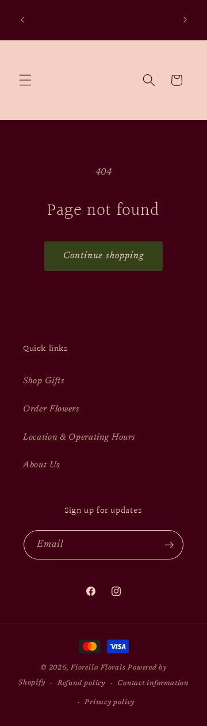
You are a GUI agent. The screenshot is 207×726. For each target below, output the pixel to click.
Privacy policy (110, 702)
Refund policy (81, 683)
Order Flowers (51, 409)
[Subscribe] (169, 545)
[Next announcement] (185, 19)
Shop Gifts (43, 381)
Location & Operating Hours (79, 437)
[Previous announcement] (22, 19)
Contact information (153, 683)
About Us (41, 465)
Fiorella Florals (98, 667)
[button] (25, 80)
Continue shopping (103, 255)
